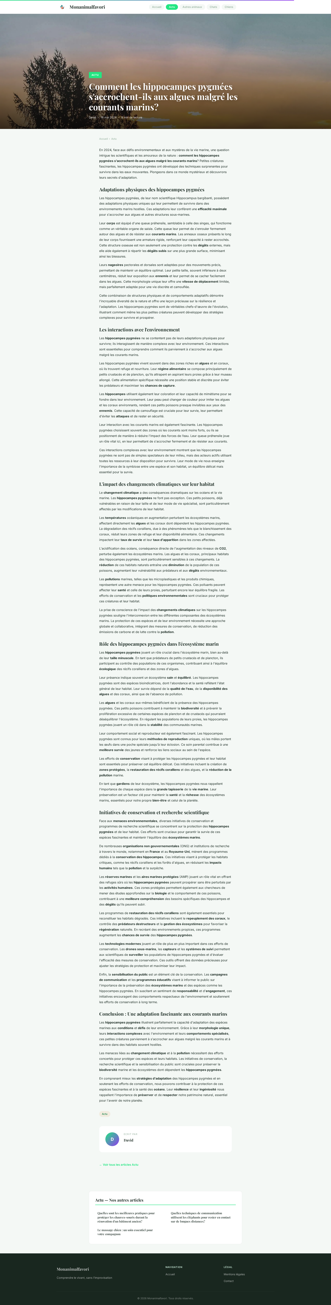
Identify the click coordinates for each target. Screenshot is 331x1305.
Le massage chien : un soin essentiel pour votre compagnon (125, 1232)
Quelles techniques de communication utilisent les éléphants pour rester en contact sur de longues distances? (200, 1217)
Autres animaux (192, 6)
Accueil (156, 6)
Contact (229, 1281)
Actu (172, 6)
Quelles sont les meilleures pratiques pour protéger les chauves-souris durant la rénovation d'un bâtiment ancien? (126, 1217)
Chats (213, 6)
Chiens (229, 6)
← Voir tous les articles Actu (118, 1164)
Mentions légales (234, 1274)
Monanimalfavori (87, 7)
